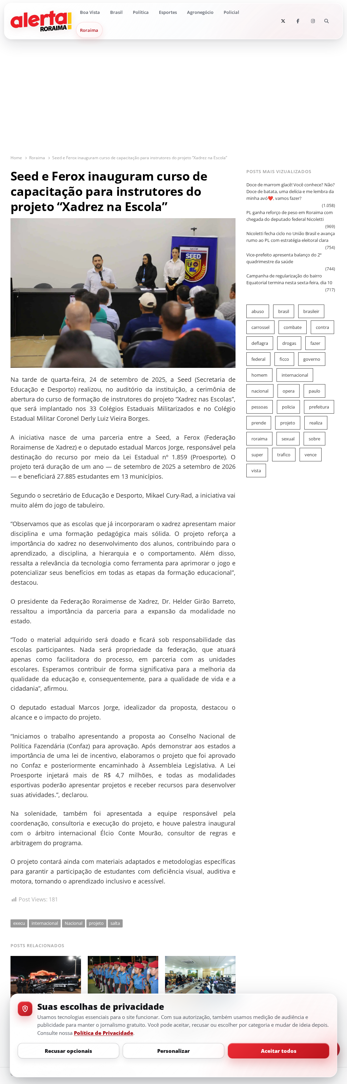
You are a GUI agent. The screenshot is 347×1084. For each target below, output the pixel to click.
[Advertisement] (174, 103)
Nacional (73, 923)
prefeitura (319, 407)
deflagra (259, 343)
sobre (314, 439)
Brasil (116, 12)
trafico (283, 455)
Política (141, 12)
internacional (45, 923)
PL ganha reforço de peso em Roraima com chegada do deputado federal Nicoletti (289, 215)
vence (311, 455)
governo (311, 359)
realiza (315, 423)
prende (258, 423)
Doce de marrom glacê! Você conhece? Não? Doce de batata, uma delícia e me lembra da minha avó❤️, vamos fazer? (290, 191)
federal (258, 359)
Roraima (89, 30)
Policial (231, 12)
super (257, 455)
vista (256, 470)
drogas (289, 343)
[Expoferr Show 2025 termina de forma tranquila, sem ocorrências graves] (46, 960)
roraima (259, 439)
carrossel (260, 327)
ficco (284, 359)
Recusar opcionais (68, 1050)
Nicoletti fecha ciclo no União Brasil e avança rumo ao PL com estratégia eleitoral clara (290, 236)
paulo (314, 391)
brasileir (311, 311)
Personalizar (173, 1050)
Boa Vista (90, 12)
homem (259, 375)
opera (288, 391)
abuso (257, 311)
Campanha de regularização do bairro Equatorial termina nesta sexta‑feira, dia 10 (289, 279)
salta (115, 923)
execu (19, 923)
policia (288, 407)
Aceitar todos (279, 1050)
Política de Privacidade (103, 1032)
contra (322, 327)
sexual (288, 439)
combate (293, 327)
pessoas (259, 407)
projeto (96, 923)
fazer (315, 343)
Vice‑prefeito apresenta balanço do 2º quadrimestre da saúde (284, 258)
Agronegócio (200, 12)
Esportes (168, 12)
